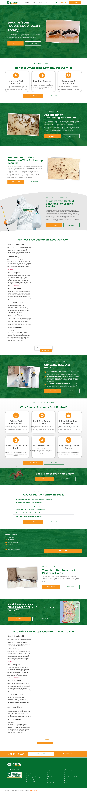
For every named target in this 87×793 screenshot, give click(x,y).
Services (33, 2)
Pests (40, 2)
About (27, 2)
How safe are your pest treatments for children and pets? (34, 499)
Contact (47, 2)
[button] (43, 499)
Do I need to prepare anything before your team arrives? (33, 506)
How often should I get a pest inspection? (29, 502)
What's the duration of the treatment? (28, 513)
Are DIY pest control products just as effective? (30, 509)
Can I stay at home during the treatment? (29, 516)
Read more (10, 269)
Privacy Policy (33, 790)
